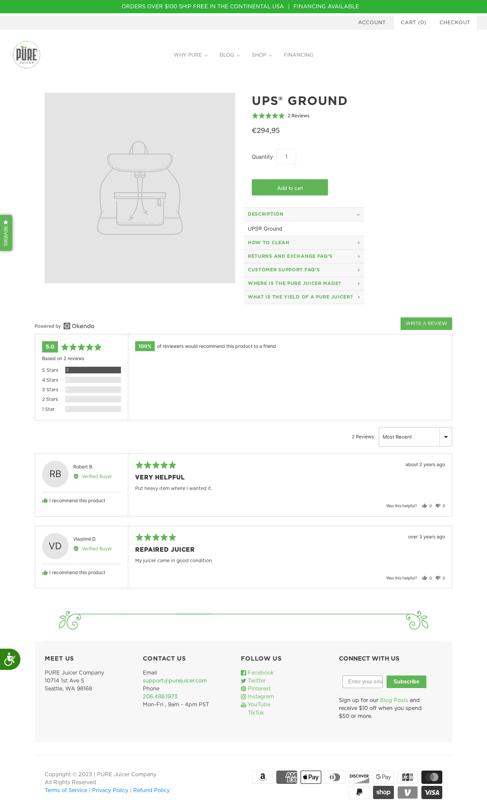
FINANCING (298, 55)
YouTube (258, 704)
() (413, 22)
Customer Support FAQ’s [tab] (284, 270)
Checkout (455, 22)
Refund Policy (151, 790)
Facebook (260, 673)
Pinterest (258, 688)
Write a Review (426, 323)
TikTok (255, 713)
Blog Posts (394, 700)
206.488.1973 (160, 696)
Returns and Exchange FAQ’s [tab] (290, 256)
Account (372, 22)
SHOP (259, 55)
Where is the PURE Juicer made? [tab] (294, 283)
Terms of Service (67, 790)
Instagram (260, 696)
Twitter (256, 680)
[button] (280, 115)
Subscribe (406, 681)
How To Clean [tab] (268, 243)
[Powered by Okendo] (64, 326)
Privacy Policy (111, 790)
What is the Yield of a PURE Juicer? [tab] (300, 297)
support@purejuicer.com (175, 680)
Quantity (262, 156)
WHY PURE (188, 55)
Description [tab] (266, 214)
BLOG (227, 55)
